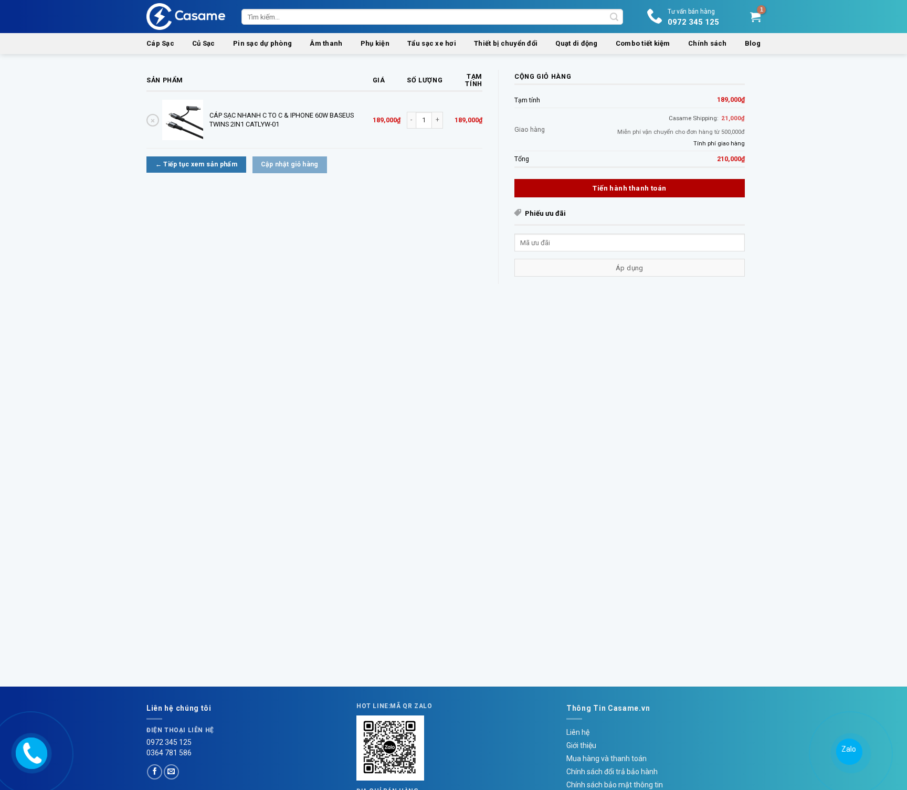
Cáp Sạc (160, 43)
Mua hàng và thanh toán (606, 758)
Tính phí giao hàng (719, 143)
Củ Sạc (203, 43)
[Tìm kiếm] (614, 17)
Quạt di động (576, 43)
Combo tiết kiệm (643, 43)
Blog (753, 43)
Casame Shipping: (707, 118)
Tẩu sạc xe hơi (431, 43)
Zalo (848, 749)
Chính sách (707, 43)
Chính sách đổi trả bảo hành (612, 771)
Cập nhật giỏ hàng (290, 164)
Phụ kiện (375, 43)
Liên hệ (577, 732)
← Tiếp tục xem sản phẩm (196, 164)
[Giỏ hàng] (755, 16)
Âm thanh (326, 43)
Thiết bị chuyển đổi (505, 43)
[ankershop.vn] (30, 752)
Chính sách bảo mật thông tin (614, 785)
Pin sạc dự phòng (262, 43)
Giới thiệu (581, 745)
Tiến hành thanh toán (629, 188)
